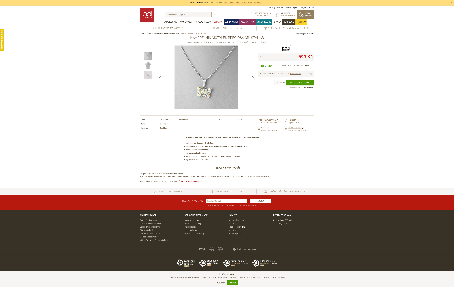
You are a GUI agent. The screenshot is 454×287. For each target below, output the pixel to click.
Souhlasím (232, 283)
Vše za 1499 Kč (247, 22)
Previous (160, 77)
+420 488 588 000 (284, 220)
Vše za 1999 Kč (264, 22)
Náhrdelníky (174, 34)
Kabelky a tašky (203, 22)
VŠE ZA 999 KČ (229, 3)
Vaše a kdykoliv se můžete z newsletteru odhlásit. (231, 205)
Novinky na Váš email (192, 201)
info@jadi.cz (281, 223)
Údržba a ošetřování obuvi (151, 237)
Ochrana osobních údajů (194, 233)
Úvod (142, 34)
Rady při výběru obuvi (149, 220)
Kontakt (280, 8)
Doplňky (218, 22)
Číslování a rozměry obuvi (189, 181)
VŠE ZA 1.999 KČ (256, 3)
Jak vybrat (303, 8)
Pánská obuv (186, 22)
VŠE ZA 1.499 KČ (242, 3)
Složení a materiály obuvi (150, 233)
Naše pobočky (236, 227)
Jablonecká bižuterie (161, 34)
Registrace (291, 16)
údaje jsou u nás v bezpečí (218, 205)
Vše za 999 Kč (231, 22)
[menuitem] (170, 22)
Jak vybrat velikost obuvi (150, 223)
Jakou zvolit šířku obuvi (150, 227)
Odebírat (260, 201)
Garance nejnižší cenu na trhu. (298, 129)
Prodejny (272, 8)
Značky (277, 22)
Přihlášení (284, 16)
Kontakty (232, 230)
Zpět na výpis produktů (305, 34)
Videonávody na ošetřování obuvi (154, 240)
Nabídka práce (235, 233)
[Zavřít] (451, 3)
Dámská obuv (170, 22)
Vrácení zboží (190, 227)
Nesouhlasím (221, 283)
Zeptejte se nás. (308, 88)
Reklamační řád (190, 230)
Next (252, 77)
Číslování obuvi (146, 230)
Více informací (280, 277)
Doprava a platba (191, 220)
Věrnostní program (291, 8)
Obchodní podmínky (192, 223)
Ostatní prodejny (295, 74)
